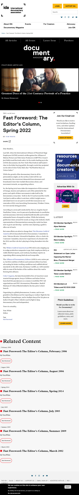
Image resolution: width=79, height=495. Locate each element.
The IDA (4, 480)
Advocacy (71, 24)
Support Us (29, 480)
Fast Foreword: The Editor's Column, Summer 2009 (34, 431)
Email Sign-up (42, 480)
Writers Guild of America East (17, 248)
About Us (19, 480)
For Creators (49, 24)
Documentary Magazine (14, 27)
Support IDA (70, 6)
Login (57, 6)
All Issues (30, 40)
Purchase (69, 40)
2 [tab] (41, 102)
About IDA (8, 24)
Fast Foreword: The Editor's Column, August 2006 (33, 371)
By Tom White (5, 355)
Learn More (65, 323)
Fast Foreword (7, 319)
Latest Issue (49, 40)
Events (28, 24)
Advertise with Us (57, 480)
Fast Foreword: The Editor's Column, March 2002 (33, 451)
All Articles (11, 40)
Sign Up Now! (66, 138)
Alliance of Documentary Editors (18, 259)
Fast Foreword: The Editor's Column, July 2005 (31, 411)
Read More (59, 229)
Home (3, 33)
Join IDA (71, 27)
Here (65, 206)
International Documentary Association (13, 10)
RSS (68, 480)
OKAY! (67, 487)
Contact (4, 483)
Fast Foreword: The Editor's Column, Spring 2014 (33, 391)
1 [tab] (39, 102)
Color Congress (8, 276)
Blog (11, 480)
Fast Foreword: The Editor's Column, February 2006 (35, 351)
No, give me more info (14, 493)
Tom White (10, 136)
